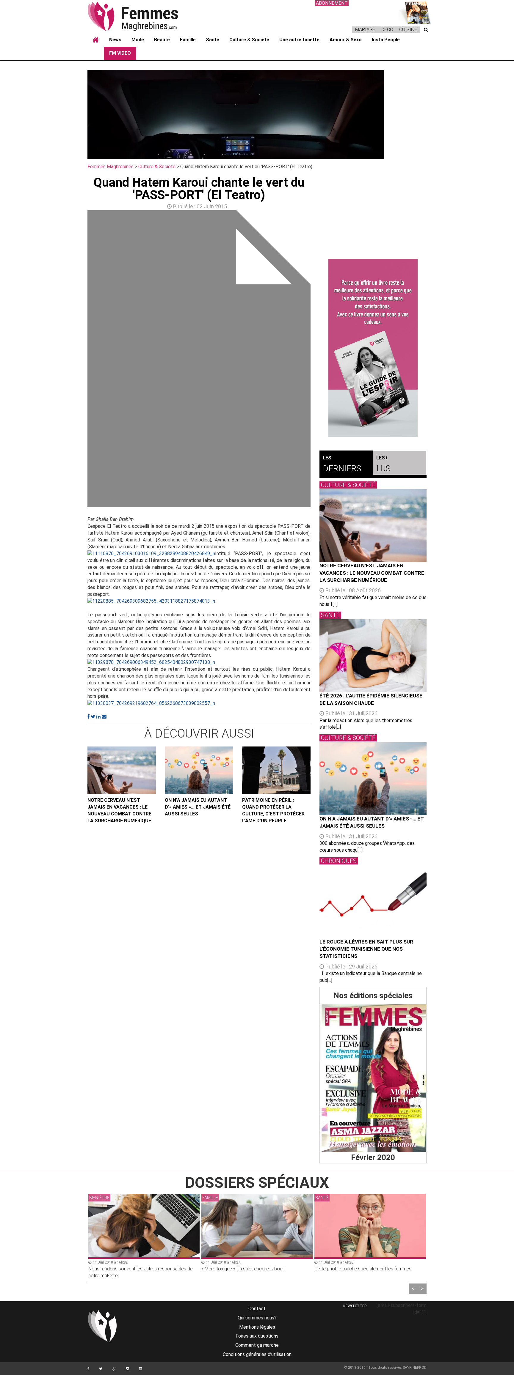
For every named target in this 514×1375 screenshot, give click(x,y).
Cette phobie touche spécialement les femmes (362, 1269)
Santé (212, 39)
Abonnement (332, 3)
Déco (387, 29)
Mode (137, 39)
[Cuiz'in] (414, 12)
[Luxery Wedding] (373, 1078)
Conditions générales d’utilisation (257, 1354)
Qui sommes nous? (257, 1318)
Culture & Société (249, 39)
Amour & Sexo (346, 39)
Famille (188, 39)
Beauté (162, 39)
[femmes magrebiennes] (141, 16)
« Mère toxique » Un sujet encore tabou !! (243, 1269)
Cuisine (408, 29)
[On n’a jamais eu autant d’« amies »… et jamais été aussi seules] (199, 770)
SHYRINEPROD (415, 1367)
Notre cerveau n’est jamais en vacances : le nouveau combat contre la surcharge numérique (119, 810)
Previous (78, 360)
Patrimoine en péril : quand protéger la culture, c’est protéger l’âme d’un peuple (273, 810)
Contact (257, 1308)
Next (319, 360)
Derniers (342, 464)
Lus (383, 464)
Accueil (95, 40)
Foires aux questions (257, 1336)
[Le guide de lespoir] (373, 348)
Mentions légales (257, 1327)
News (115, 39)
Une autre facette (299, 39)
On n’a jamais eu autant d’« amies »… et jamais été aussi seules (198, 807)
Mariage (365, 29)
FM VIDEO (120, 53)
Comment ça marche (257, 1345)
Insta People (386, 39)
